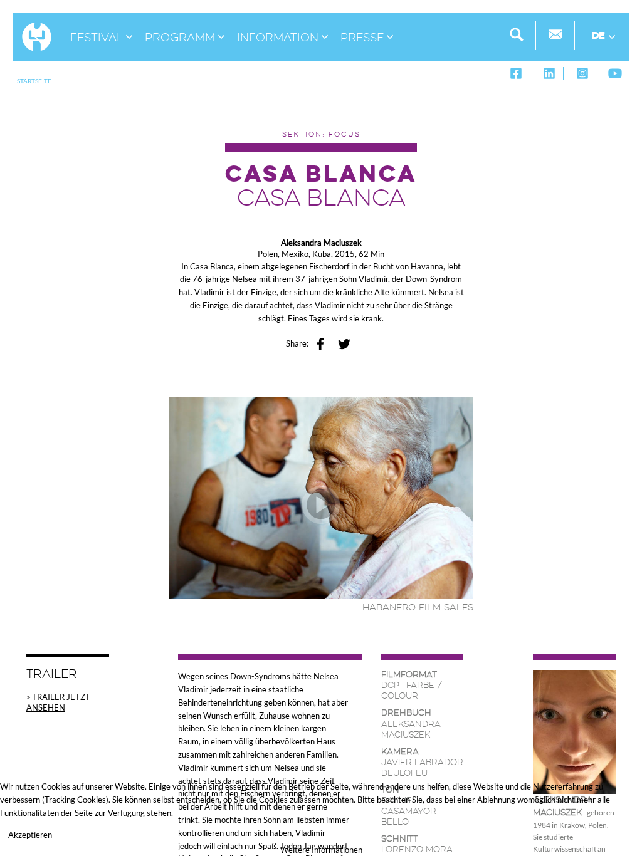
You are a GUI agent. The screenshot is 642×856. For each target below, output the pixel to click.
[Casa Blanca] (321, 496)
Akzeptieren (30, 835)
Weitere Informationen (321, 850)
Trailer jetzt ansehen (58, 702)
